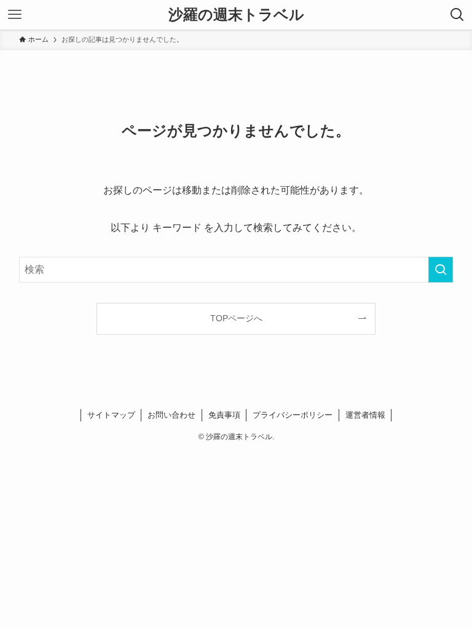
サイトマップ (111, 415)
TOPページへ (236, 318)
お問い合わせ (171, 415)
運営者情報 (365, 415)
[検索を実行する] (440, 270)
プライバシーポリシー (292, 415)
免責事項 (224, 415)
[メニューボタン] (15, 14)
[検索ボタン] (457, 14)
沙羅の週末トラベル (236, 14)
